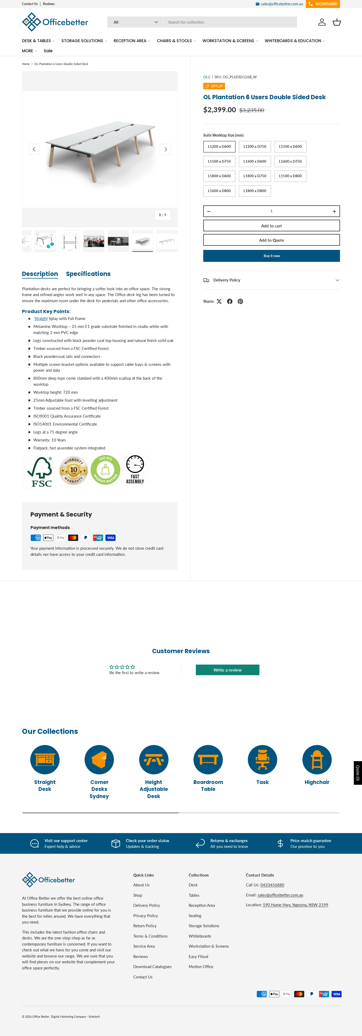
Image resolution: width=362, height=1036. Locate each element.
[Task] (262, 759)
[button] (337, 22)
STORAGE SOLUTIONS (82, 41)
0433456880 (272, 884)
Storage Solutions (204, 925)
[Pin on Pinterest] (240, 301)
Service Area (144, 946)
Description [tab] (40, 274)
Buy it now (272, 256)
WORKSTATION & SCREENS (228, 41)
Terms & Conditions (150, 936)
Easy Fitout (198, 956)
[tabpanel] (100, 387)
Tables (194, 895)
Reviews (49, 4)
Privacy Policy (145, 915)
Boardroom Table (208, 786)
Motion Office (201, 966)
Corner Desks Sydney (99, 789)
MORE (27, 51)
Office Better (40, 1016)
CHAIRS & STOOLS (174, 41)
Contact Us (30, 4)
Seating (195, 915)
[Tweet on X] (219, 301)
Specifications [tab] (88, 274)
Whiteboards (200, 936)
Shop (137, 895)
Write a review (228, 669)
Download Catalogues (152, 966)
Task (262, 782)
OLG (206, 77)
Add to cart (271, 226)
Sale (48, 51)
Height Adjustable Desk (154, 789)
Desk (193, 884)
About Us (141, 884)
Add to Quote (271, 240)
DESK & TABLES (36, 41)
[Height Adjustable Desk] (154, 759)
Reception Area (202, 905)
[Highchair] (317, 759)
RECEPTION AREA (130, 41)
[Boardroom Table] (208, 759)
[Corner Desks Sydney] (99, 759)
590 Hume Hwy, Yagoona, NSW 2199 (295, 904)
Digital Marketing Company (68, 1016)
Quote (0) (358, 773)
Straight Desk (45, 786)
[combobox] (202, 22)
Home (26, 63)
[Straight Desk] (45, 759)
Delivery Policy (146, 905)
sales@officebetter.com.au (280, 894)
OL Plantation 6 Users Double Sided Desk (61, 63)
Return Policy (145, 925)
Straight (41, 318)
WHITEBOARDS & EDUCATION (293, 41)
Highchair (317, 782)
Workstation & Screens (209, 946)
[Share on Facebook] (229, 301)
